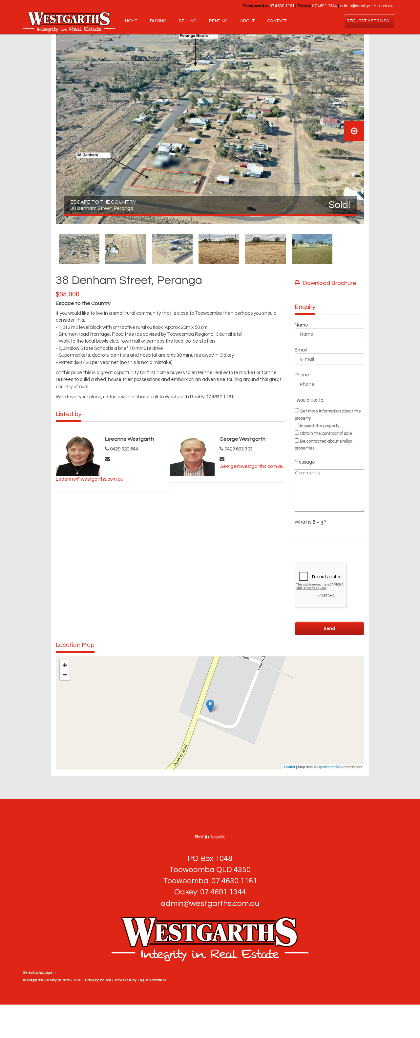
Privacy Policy (98, 979)
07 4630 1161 (281, 6)
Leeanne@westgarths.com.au (89, 479)
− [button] (65, 675)
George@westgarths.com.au (252, 466)
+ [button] (65, 665)
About (247, 21)
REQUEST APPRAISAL (369, 21)
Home (131, 21)
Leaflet (289, 766)
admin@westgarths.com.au (366, 6)
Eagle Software (151, 979)
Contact (277, 21)
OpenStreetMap (330, 766)
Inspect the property (319, 426)
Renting (218, 21)
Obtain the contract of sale (326, 433)
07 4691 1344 (324, 6)
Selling (188, 21)
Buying (158, 21)
